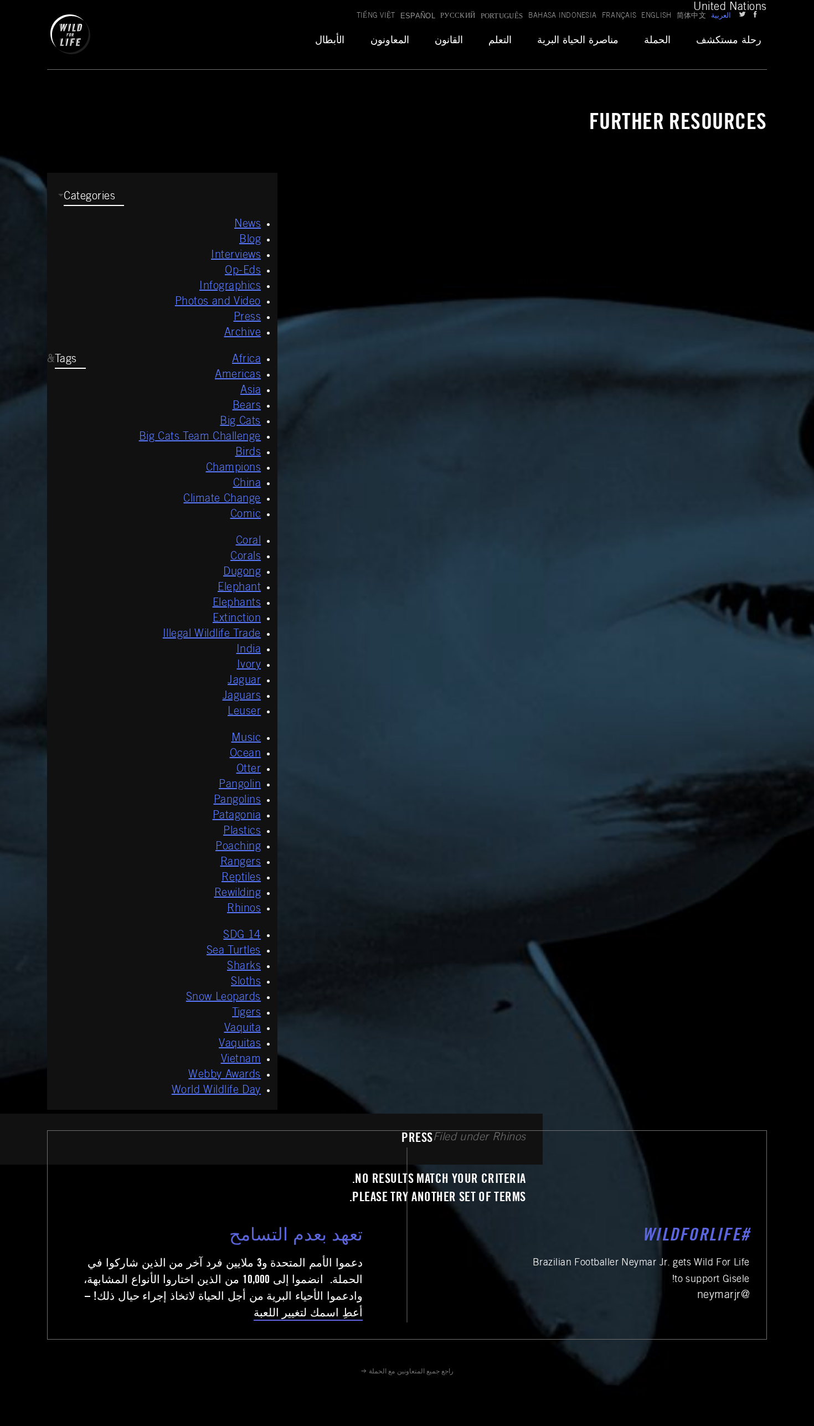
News (247, 224)
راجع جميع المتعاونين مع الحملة (411, 1371)
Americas (238, 375)
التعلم (500, 41)
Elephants (237, 603)
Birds (248, 453)
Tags (66, 359)
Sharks (244, 966)
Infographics (230, 286)
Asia (250, 391)
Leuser (244, 712)
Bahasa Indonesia (562, 16)
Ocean (245, 754)
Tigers (246, 1013)
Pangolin (240, 785)
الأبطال (329, 41)
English (656, 16)
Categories (89, 197)
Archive (242, 333)
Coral (248, 541)
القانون (449, 41)
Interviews (236, 255)
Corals (245, 557)
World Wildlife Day (216, 1090)
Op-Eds (243, 271)
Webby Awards (224, 1075)
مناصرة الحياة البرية (578, 41)
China (247, 484)
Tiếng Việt (376, 16)
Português (502, 16)
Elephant (239, 588)
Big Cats (240, 422)
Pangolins (237, 800)
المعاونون (389, 41)
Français (619, 16)
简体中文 (691, 16)
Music (246, 738)
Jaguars (242, 696)
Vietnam (241, 1059)
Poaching (238, 847)
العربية (721, 16)
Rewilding (237, 893)
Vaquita (242, 1028)
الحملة (657, 41)
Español (417, 16)
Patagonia (237, 816)
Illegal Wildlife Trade (212, 634)
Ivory (249, 665)
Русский (457, 16)
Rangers (240, 862)
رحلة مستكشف (728, 41)
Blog (250, 240)
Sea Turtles (234, 951)
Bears (247, 406)
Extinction (237, 619)
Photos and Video (218, 302)
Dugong (242, 572)
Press (247, 317)
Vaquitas (240, 1044)
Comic (245, 515)
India (248, 650)
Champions (233, 468)
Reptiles (241, 878)
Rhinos (244, 909)
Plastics (242, 831)
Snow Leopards (223, 997)
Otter (248, 769)
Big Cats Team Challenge (200, 437)
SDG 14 (242, 935)
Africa (246, 359)
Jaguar (244, 681)
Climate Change (222, 499)
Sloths (246, 982)
